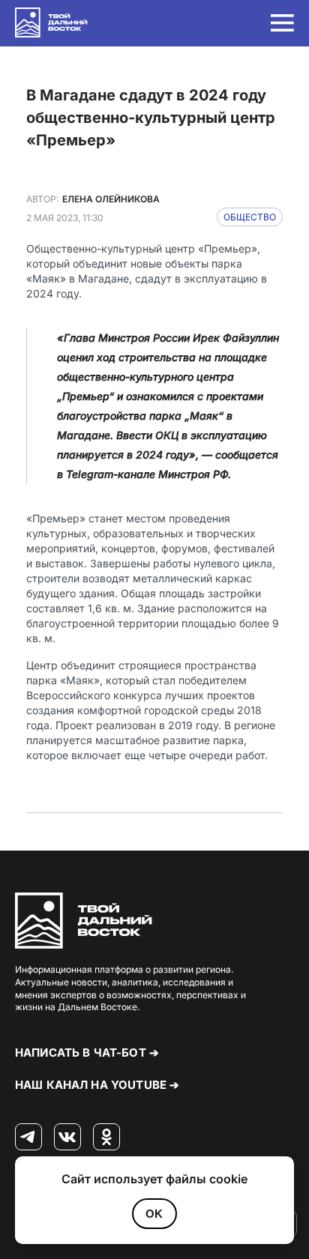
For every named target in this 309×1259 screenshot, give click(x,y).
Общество (250, 217)
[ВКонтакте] (67, 1137)
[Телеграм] (28, 1137)
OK (154, 1213)
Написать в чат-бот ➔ (87, 1052)
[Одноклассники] (106, 1137)
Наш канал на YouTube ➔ (97, 1084)
